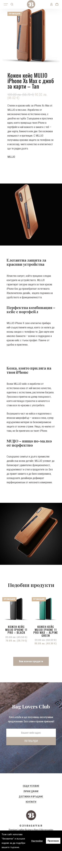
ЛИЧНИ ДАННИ (31, 791)
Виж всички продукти (31, 661)
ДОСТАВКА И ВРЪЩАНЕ (31, 796)
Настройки (37, 840)
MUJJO (11, 156)
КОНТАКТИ (31, 802)
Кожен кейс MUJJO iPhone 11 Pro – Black (16, 629)
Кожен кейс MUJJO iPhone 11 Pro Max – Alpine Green (45, 631)
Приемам (53, 840)
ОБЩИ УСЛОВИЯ (31, 786)
